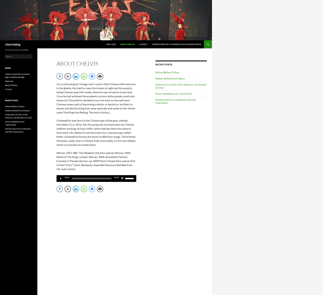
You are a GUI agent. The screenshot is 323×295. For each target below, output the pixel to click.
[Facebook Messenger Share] (92, 76)
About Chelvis (127, 44)
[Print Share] (100, 76)
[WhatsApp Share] (84, 76)
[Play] (61, 178)
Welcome (111, 44)
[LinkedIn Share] (76, 76)
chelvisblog (12, 44)
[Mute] (122, 178)
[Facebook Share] (60, 76)
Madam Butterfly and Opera (170, 78)
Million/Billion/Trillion (167, 72)
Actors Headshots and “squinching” (173, 93)
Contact (143, 44)
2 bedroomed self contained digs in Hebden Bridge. (177, 44)
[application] (96, 178)
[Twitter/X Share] (68, 76)
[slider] (130, 178)
